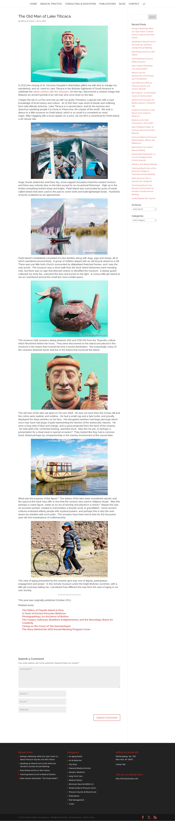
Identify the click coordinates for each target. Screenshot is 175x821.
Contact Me (120, 764)
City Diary (73, 764)
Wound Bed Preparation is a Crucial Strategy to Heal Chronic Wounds (144, 157)
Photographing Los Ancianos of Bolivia (45, 616)
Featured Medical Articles (80, 768)
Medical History (75, 780)
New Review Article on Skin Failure (35, 770)
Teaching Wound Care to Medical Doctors (38, 774)
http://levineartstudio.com (127, 778)
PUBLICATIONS (107, 4)
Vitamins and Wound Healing (144, 164)
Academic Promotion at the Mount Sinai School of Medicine (143, 113)
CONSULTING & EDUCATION (80, 4)
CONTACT (134, 4)
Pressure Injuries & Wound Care (82, 792)
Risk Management (76, 800)
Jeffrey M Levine (27, 21)
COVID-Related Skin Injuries (143, 198)
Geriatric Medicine (77, 772)
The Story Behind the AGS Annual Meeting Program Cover (56, 629)
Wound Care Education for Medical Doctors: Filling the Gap (143, 103)
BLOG (122, 4)
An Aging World (75, 756)
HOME (33, 4)
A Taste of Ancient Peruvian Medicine (44, 613)
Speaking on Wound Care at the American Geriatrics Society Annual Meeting (144, 44)
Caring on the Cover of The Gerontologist (46, 626)
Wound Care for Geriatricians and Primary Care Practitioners (143, 75)
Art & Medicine (75, 760)
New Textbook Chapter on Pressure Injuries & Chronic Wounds (143, 130)
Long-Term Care (76, 776)
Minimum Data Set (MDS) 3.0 (81, 784)
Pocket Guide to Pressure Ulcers (82, 788)
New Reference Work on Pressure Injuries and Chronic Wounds (142, 86)
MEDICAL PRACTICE (51, 4)
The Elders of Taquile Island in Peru (43, 610)
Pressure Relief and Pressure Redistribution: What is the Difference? (144, 140)
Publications (74, 796)
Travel (71, 804)
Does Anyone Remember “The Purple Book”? (39, 778)
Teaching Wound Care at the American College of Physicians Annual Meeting (144, 171)
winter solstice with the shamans (51, 91)
